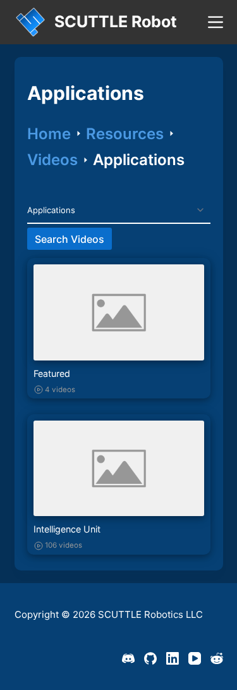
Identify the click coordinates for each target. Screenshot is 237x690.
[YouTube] (194, 658)
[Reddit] (216, 658)
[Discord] (128, 658)
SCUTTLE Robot (115, 21)
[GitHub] (150, 658)
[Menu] (215, 22)
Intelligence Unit (66, 529)
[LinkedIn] (172, 658)
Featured (51, 373)
